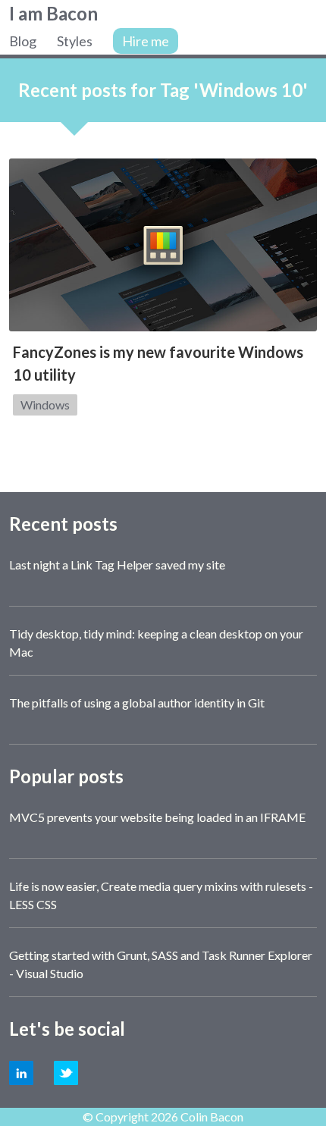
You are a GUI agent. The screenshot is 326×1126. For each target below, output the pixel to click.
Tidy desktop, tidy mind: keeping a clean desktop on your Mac (156, 642)
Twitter (66, 1073)
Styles (74, 41)
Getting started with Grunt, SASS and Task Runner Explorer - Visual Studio (160, 964)
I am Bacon (53, 13)
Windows (45, 404)
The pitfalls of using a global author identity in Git (137, 702)
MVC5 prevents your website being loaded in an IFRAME (157, 817)
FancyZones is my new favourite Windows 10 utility (158, 363)
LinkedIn (21, 1073)
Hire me (145, 41)
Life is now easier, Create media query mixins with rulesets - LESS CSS (161, 895)
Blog (22, 41)
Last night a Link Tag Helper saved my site (117, 564)
